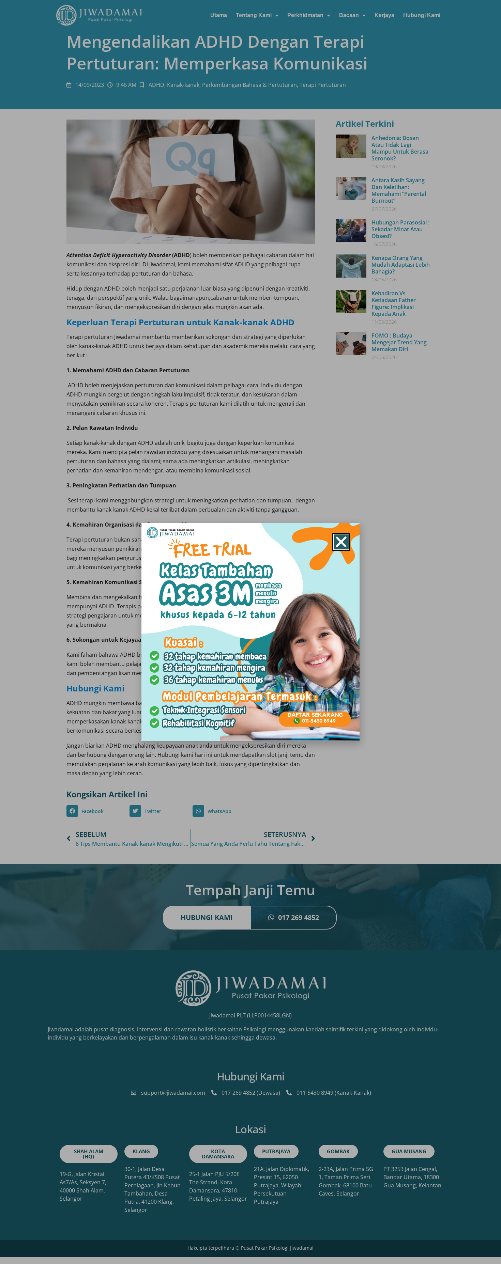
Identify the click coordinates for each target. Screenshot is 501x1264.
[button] (341, 541)
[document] (250, 632)
